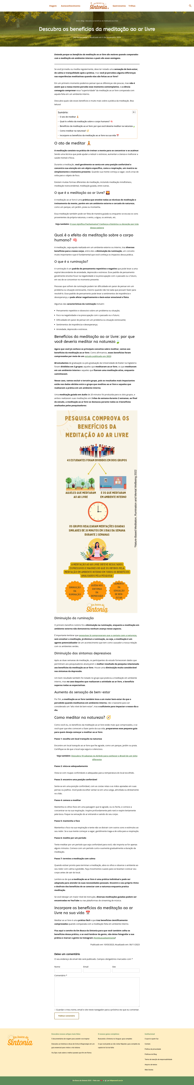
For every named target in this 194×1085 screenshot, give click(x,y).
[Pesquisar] (190, 6)
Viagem (53, 5)
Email (85, 966)
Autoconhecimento (70, 5)
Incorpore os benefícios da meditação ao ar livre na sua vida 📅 (89, 135)
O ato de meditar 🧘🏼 (69, 116)
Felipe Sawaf (82, 37)
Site (114, 966)
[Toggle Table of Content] (133, 112)
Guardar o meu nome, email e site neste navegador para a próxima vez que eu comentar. (97, 1009)
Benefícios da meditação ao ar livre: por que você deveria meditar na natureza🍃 (97, 126)
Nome (57, 966)
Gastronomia (119, 5)
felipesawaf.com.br (116, 1080)
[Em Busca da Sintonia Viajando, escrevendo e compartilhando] (99, 5)
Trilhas (132, 5)
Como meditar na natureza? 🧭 (74, 130)
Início (78, 21)
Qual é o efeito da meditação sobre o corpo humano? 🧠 (86, 121)
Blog (82, 21)
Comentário (60, 975)
